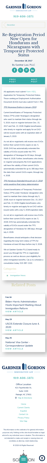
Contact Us (23, 414)
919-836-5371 (23, 16)
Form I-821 (31, 91)
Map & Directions (25, 398)
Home (23, 404)
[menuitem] (23, 404)
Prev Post (12, 80)
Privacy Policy (23, 417)
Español (23, 411)
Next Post (34, 80)
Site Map (23, 421)
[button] (42, 458)
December (11, 25)
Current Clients (23, 407)
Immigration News (18, 275)
